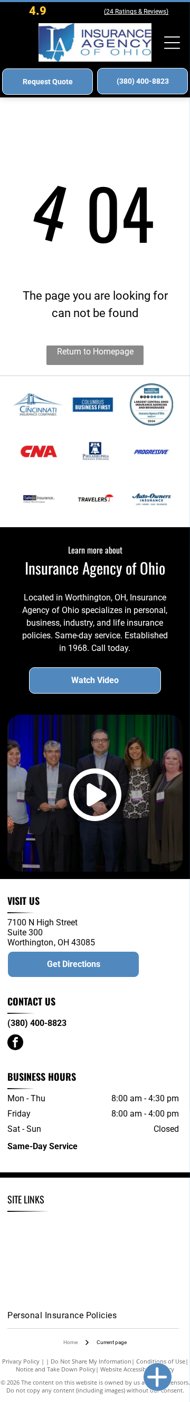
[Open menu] (172, 43)
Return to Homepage (95, 352)
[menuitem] (55, 1225)
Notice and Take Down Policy (56, 1369)
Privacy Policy (21, 1361)
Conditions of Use (160, 1361)
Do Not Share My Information (91, 1361)
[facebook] (15, 1043)
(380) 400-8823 (36, 1023)
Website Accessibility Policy (137, 1369)
